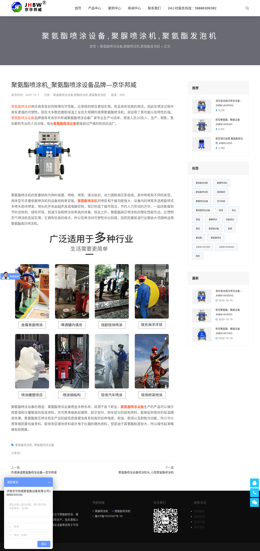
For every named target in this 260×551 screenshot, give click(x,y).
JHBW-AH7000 (203, 247)
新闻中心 (134, 8)
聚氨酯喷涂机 (21, 106)
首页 (78, 8)
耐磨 (230, 228)
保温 (198, 219)
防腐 (221, 210)
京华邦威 (221, 201)
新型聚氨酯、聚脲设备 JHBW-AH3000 (228, 122)
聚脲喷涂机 (222, 183)
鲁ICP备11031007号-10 (108, 516)
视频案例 (221, 192)
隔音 (198, 256)
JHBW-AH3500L (226, 247)
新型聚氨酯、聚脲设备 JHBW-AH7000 (228, 331)
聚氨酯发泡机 (202, 183)
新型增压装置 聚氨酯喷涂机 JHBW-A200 (229, 141)
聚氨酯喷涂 (216, 237)
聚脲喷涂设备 (202, 201)
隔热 (198, 228)
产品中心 (94, 8)
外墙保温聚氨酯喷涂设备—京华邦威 (34, 472)
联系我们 (154, 8)
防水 (234, 210)
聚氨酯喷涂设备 (22, 118)
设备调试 (230, 219)
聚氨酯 (199, 237)
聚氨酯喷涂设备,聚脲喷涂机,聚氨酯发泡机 (130, 46)
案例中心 (114, 8)
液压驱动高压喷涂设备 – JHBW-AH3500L (229, 103)
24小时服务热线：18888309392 (192, 8)
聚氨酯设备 (214, 228)
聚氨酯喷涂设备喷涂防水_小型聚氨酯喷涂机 (146, 472)
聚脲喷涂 (213, 219)
